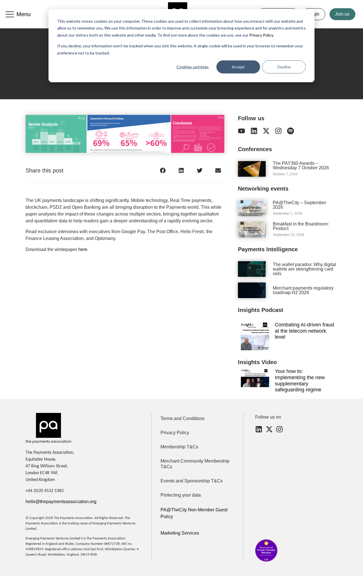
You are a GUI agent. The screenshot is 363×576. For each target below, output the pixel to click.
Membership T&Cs (179, 446)
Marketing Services (180, 533)
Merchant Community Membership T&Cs (195, 464)
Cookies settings (192, 66)
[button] (162, 170)
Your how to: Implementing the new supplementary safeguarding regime (300, 380)
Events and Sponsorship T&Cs (192, 480)
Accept (238, 66)
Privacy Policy (260, 35)
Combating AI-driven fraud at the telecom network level (304, 331)
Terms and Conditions (182, 418)
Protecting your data (181, 495)
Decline (284, 66)
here (82, 249)
